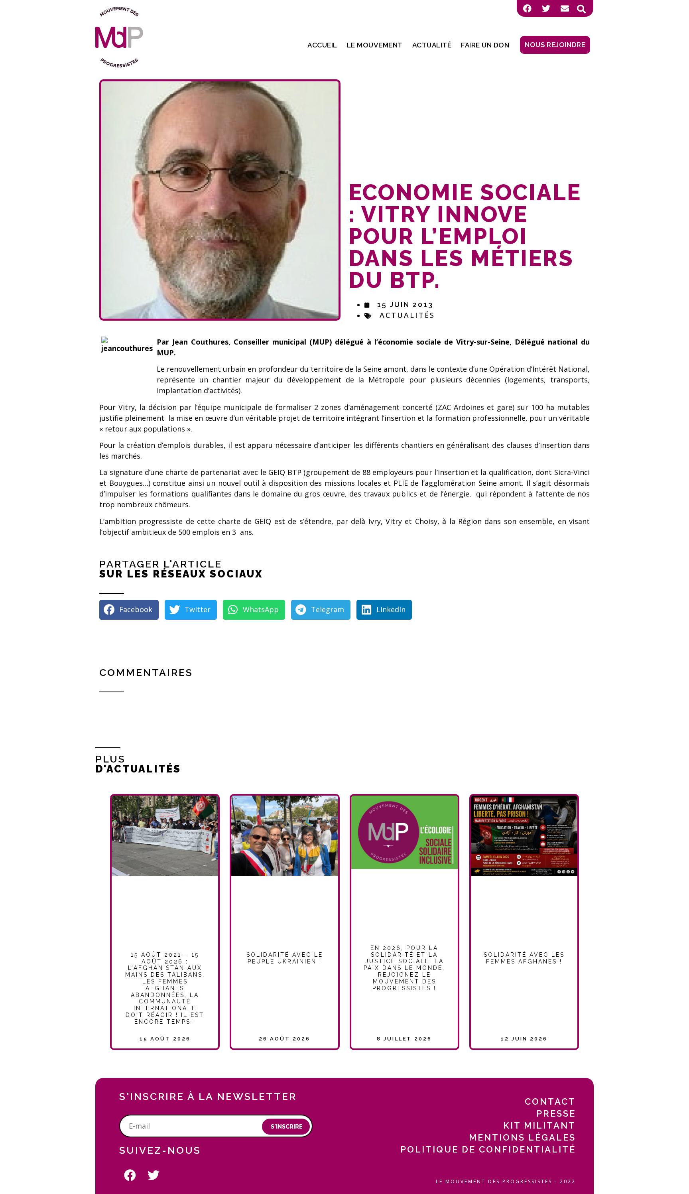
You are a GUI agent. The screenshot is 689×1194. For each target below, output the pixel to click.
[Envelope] (564, 8)
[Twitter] (545, 8)
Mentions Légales (522, 1137)
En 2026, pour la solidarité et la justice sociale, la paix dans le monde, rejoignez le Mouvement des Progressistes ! (404, 968)
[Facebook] (527, 8)
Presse (556, 1113)
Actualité (432, 45)
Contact (550, 1101)
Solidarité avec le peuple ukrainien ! (284, 958)
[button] (581, 9)
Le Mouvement (375, 45)
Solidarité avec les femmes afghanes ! (524, 958)
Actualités (407, 315)
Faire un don (485, 45)
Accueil (322, 45)
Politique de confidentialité (488, 1149)
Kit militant (539, 1125)
